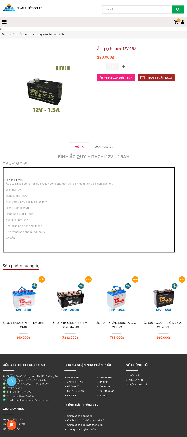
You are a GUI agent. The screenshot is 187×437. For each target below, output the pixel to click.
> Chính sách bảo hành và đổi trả (84, 420)
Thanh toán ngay (159, 78)
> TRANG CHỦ (134, 380)
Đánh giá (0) (103, 147)
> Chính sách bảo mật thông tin (83, 424)
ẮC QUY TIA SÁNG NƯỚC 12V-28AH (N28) (23, 325)
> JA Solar (103, 381)
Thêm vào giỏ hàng (118, 78)
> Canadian (104, 386)
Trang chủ (8, 34)
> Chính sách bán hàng (78, 415)
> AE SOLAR (71, 377)
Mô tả (79, 147)
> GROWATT (71, 386)
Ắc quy (24, 34)
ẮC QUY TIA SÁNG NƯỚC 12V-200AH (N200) (70, 325)
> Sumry (102, 395)
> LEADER (70, 395)
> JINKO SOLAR (73, 381)
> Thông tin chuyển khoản (80, 429)
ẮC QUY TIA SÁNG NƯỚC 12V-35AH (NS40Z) (117, 325)
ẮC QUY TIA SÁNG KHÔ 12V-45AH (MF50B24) (163, 325)
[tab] (79, 146)
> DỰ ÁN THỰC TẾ (136, 384)
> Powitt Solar (105, 390)
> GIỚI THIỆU (133, 375)
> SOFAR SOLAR (74, 390)
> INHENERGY (104, 377)
